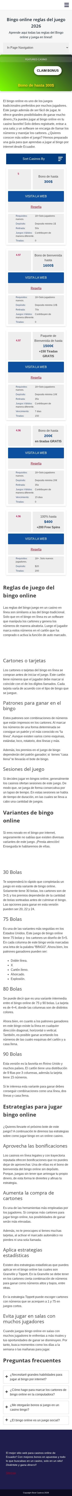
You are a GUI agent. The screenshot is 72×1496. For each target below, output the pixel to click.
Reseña (36, 207)
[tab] (36, 1377)
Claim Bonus (48, 70)
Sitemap (11, 1472)
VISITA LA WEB (36, 196)
